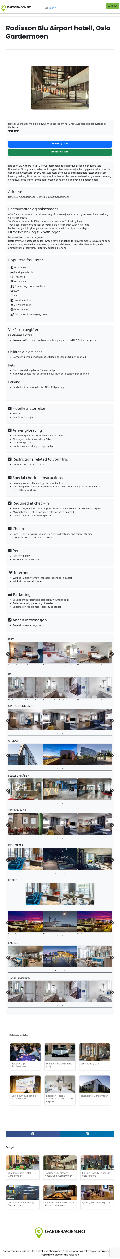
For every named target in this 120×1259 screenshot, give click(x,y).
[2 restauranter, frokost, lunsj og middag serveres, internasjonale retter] (25, 789)
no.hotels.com (59, 151)
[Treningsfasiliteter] (60, 859)
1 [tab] (46, 666)
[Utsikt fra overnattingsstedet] (94, 922)
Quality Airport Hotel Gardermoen (19, 1174)
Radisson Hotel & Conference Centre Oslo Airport (59, 1098)
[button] (33, 1134)
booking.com (60, 143)
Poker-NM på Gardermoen (18, 1065)
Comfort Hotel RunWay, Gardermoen (21, 1204)
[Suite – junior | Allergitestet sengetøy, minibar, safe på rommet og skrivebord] (25, 653)
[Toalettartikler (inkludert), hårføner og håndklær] (25, 688)
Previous (8, 654)
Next (112, 654)
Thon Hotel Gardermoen (94, 1095)
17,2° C (52, 8)
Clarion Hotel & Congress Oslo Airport (96, 1174)
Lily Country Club (90, 1063)
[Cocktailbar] (25, 956)
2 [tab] (51, 666)
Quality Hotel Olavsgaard (96, 1202)
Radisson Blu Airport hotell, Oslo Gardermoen (58, 1174)
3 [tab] (55, 666)
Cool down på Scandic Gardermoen (23, 1097)
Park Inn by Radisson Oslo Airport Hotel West (59, 1204)
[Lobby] (60, 789)
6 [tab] (68, 666)
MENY (113, 6)
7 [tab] (73, 666)
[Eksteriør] (25, 754)
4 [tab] (60, 666)
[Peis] (25, 859)
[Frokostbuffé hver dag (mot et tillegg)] (77, 894)
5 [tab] (64, 666)
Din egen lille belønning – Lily (59, 1065)
